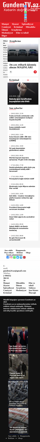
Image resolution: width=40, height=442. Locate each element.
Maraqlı (32, 293)
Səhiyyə (32, 288)
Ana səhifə (8, 250)
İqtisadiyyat (27, 24)
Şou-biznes (33, 290)
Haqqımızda (21, 250)
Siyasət (15, 24)
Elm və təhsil (22, 32)
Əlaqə (33, 10)
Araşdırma (16, 30)
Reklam (20, 253)
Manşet (5, 24)
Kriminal (18, 27)
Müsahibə (30, 27)
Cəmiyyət (6, 27)
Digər (4, 35)
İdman (5, 30)
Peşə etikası (35, 8)
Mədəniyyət (7, 32)
